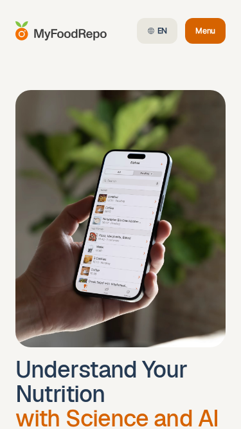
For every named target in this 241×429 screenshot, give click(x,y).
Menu (210, 33)
